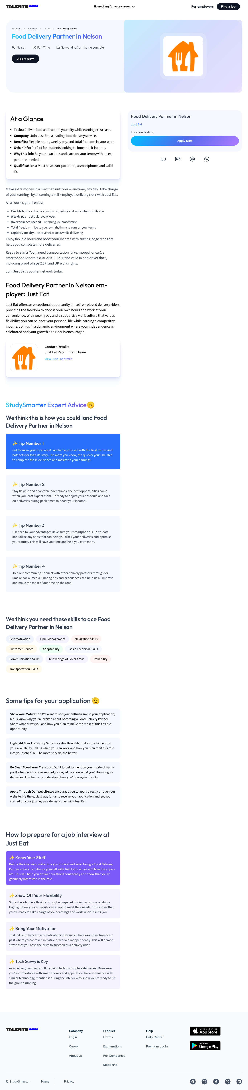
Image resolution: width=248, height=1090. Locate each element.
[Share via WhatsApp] (207, 159)
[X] (228, 1082)
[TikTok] (216, 1082)
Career (74, 1046)
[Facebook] (193, 1082)
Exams (108, 1037)
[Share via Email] (178, 159)
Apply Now (25, 59)
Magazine (110, 1065)
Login (73, 1037)
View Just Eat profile (58, 359)
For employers (202, 7)
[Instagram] (204, 1082)
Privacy (69, 1081)
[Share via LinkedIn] (192, 159)
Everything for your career (112, 6)
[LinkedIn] (239, 1082)
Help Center (155, 1037)
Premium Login (157, 1046)
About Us (76, 1056)
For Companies (114, 1056)
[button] (163, 159)
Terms (44, 1081)
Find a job (228, 7)
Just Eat (136, 124)
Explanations (112, 1046)
